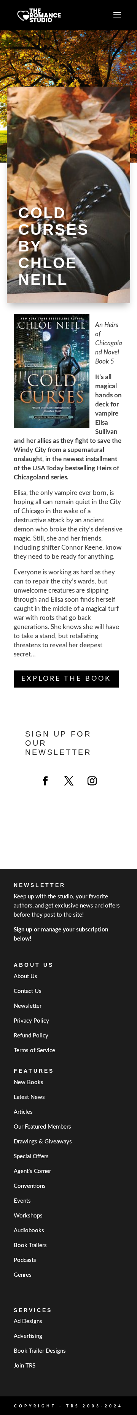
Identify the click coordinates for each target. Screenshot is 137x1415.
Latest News (29, 1097)
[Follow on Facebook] (45, 781)
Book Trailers (30, 1245)
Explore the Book (66, 678)
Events (22, 1201)
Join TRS (24, 1366)
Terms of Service (34, 1050)
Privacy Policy (31, 1021)
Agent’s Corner (32, 1171)
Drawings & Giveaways (43, 1142)
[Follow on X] (69, 781)
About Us (25, 976)
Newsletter (27, 1006)
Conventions (30, 1186)
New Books (28, 1082)
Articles (23, 1112)
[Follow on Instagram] (92, 781)
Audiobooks (29, 1230)
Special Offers (31, 1156)
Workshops (28, 1216)
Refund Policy (31, 1036)
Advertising (28, 1336)
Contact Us (27, 991)
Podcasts (25, 1260)
